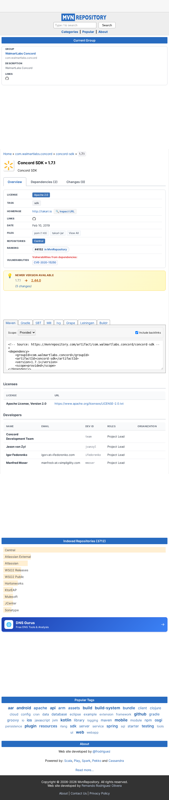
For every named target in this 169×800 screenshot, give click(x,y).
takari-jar (58, 233)
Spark (86, 760)
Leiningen (87, 323)
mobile (122, 720)
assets (74, 708)
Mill (49, 323)
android (24, 708)
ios (30, 720)
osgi (158, 720)
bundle (129, 708)
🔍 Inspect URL (65, 211)
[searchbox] (74, 25)
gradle (154, 714)
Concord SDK (31, 162)
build (88, 708)
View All (74, 233)
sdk (36, 203)
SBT (38, 323)
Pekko (96, 760)
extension (106, 714)
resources (48, 726)
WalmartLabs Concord (20, 53)
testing (148, 726)
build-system (108, 708)
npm (149, 720)
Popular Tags (84, 700)
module (136, 720)
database (59, 714)
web (80, 732)
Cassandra (116, 760)
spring (113, 726)
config (26, 714)
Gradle (25, 323)
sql (123, 726)
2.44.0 (36, 280)
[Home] (84, 20)
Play (77, 760)
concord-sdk (65, 154)
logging (93, 720)
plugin (31, 726)
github (140, 714)
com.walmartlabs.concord (33, 154)
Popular (88, 32)
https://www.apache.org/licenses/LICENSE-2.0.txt (89, 403)
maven (107, 720)
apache (41, 708)
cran (36, 714)
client (143, 708)
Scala (68, 760)
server (85, 726)
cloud (14, 714)
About (103, 32)
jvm (55, 720)
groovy (13, 720)
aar (11, 708)
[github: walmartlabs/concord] (34, 219)
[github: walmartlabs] (7, 78)
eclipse (76, 714)
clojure (155, 708)
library (80, 720)
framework (124, 714)
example (91, 714)
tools (160, 726)
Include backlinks (150, 332)
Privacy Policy (100, 793)
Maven (10, 323)
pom (40, 233)
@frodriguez (101, 751)
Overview (15, 182)
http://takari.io (42, 211)
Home (7, 154)
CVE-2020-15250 (45, 262)
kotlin (66, 720)
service (98, 726)
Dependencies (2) (44, 182)
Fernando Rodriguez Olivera (102, 785)
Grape (70, 323)
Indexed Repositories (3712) (84, 541)
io (23, 720)
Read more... (84, 770)
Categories (69, 32)
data (46, 714)
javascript (43, 720)
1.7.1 (51, 162)
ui (72, 732)
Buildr (103, 323)
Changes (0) (75, 182)
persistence (14, 726)
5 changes (23, 286)
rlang (64, 726)
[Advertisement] (84, 5)
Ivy (59, 323)
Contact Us (79, 793)
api (53, 708)
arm (62, 708)
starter (134, 726)
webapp (93, 732)
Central (38, 241)
